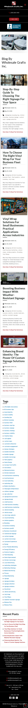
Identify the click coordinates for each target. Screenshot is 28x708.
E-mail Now (14, 19)
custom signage (14, 378)
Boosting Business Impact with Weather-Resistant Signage (14, 293)
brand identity (16, 374)
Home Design (8, 462)
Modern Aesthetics (9, 486)
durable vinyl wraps (10, 457)
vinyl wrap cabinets (10, 515)
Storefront (7, 589)
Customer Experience (10, 541)
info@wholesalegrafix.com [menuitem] (14, 678)
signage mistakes (9, 581)
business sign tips (9, 425)
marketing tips (8, 483)
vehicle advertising (9, 592)
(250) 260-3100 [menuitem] (15, 695)
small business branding (11, 504)
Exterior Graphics (9, 552)
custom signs (8, 441)
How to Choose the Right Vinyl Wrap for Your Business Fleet (12, 157)
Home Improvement (10, 557)
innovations (7, 468)
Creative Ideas (8, 436)
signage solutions (9, 586)
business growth (9, 528)
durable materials (19, 313)
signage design (8, 499)
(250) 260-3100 (14, 13)
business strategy (9, 431)
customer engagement (11, 446)
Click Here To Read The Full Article (13, 132)
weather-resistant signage (10, 315)
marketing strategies (10, 565)
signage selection (11, 119)
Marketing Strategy (10, 568)
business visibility (8, 313)
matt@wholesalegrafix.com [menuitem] (15, 680)
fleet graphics (16, 177)
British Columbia (17, 175)
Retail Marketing (9, 576)
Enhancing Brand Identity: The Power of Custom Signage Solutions (14, 356)
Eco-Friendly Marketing (11, 547)
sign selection (8, 494)
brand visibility (8, 415)
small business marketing (10, 250)
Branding (19, 252)
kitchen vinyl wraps (10, 560)
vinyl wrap (11, 179)
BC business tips (9, 409)
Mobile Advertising (9, 571)
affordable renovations (11, 407)
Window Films (8, 605)
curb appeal (7, 438)
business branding (9, 526)
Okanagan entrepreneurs (11, 489)
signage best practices (11, 497)
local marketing (8, 481)
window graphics (11, 252)
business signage (14, 117)
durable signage (8, 454)
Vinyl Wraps (6, 254)
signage (6, 578)
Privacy (6, 573)
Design (6, 544)
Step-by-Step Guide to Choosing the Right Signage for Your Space (13, 96)
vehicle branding (9, 510)
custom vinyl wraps (10, 539)
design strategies (14, 376)
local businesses (9, 478)
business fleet (7, 177)
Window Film (8, 602)
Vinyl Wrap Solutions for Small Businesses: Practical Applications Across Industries (13, 227)
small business (8, 502)
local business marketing (11, 475)
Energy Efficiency (9, 549)
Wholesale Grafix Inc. (12, 704)
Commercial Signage (10, 534)
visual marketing (9, 518)
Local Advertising (9, 563)
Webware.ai (14, 706)
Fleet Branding (8, 555)
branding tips (15, 115)
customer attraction (10, 444)
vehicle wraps (8, 512)
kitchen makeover (9, 473)
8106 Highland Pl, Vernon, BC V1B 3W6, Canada (15, 672)
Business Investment (10, 531)
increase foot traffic (10, 465)
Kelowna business (9, 470)
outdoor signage (9, 491)
